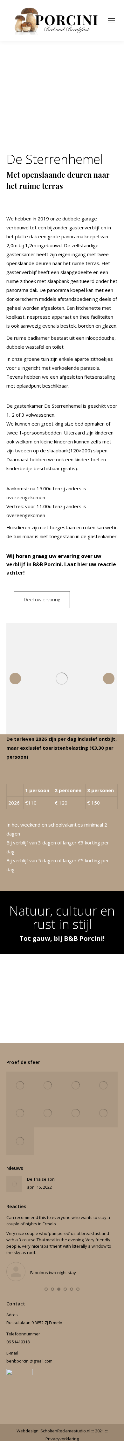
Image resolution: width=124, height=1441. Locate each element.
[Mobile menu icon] (111, 20)
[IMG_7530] (48, 1113)
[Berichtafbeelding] (14, 1184)
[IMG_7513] (20, 1113)
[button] (46, 1289)
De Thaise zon (41, 1179)
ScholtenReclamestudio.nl (65, 1431)
